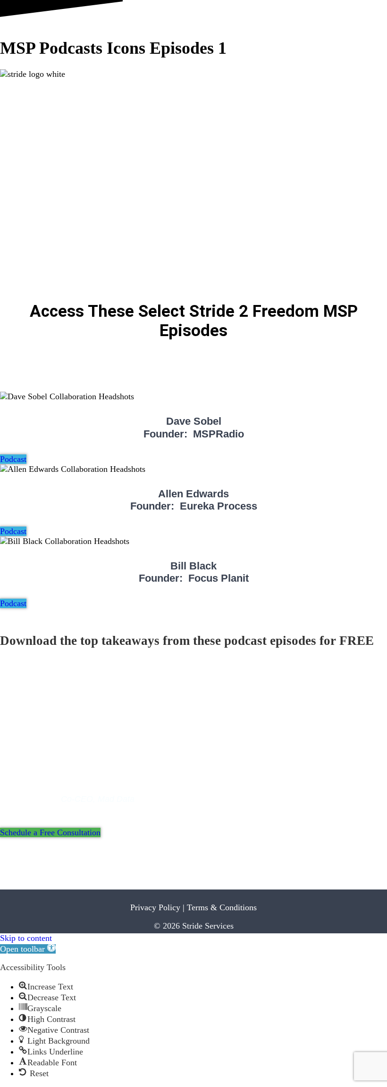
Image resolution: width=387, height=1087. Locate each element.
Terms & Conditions (222, 907)
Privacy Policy (155, 907)
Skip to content (26, 938)
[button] (28, 949)
